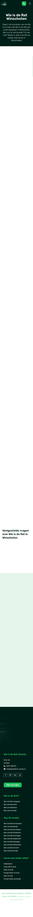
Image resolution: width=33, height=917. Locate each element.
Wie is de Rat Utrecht (11, 848)
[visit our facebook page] (5, 775)
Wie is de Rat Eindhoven (12, 833)
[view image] (16, 221)
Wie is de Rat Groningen (12, 836)
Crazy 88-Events (10, 867)
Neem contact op (11, 676)
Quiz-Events (8, 876)
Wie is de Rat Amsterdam (13, 824)
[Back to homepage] (4, 3)
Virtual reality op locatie (12, 879)
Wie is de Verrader (10, 811)
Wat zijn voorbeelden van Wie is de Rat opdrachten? (16, 567)
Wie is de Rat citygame (12, 801)
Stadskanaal (9, 654)
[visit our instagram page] (10, 775)
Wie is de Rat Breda (11, 827)
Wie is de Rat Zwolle (11, 851)
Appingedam (10, 660)
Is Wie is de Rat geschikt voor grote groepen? (16, 556)
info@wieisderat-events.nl (16, 769)
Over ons (7, 760)
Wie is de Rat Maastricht (12, 839)
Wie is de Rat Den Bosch (12, 830)
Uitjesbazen (8, 864)
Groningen (9, 648)
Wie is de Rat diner (10, 804)
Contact (7, 763)
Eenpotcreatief (18, 899)
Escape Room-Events (12, 873)
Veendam (8, 651)
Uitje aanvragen (12, 785)
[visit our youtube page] (20, 775)
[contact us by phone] (25, 3)
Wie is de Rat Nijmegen (12, 842)
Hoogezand (9, 657)
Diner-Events (8, 870)
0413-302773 (11, 766)
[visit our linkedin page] (15, 775)
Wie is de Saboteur (10, 808)
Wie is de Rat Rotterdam (12, 845)
